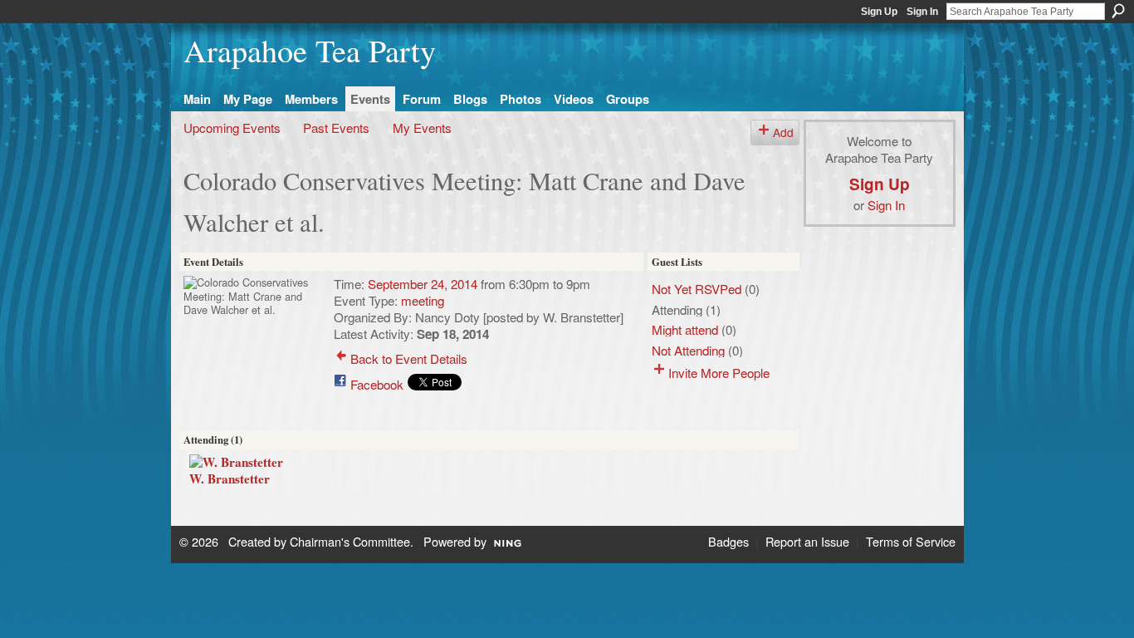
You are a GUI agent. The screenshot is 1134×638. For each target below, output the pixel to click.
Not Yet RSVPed (696, 288)
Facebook (376, 384)
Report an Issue (807, 541)
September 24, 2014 (422, 283)
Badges (728, 541)
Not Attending (688, 350)
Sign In (922, 11)
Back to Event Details (408, 358)
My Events (422, 127)
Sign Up (879, 11)
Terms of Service (911, 541)
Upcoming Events (232, 127)
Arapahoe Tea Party (309, 50)
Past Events (336, 127)
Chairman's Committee (350, 541)
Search (1118, 10)
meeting (422, 300)
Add (783, 132)
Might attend (685, 329)
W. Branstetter (229, 478)
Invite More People (719, 372)
